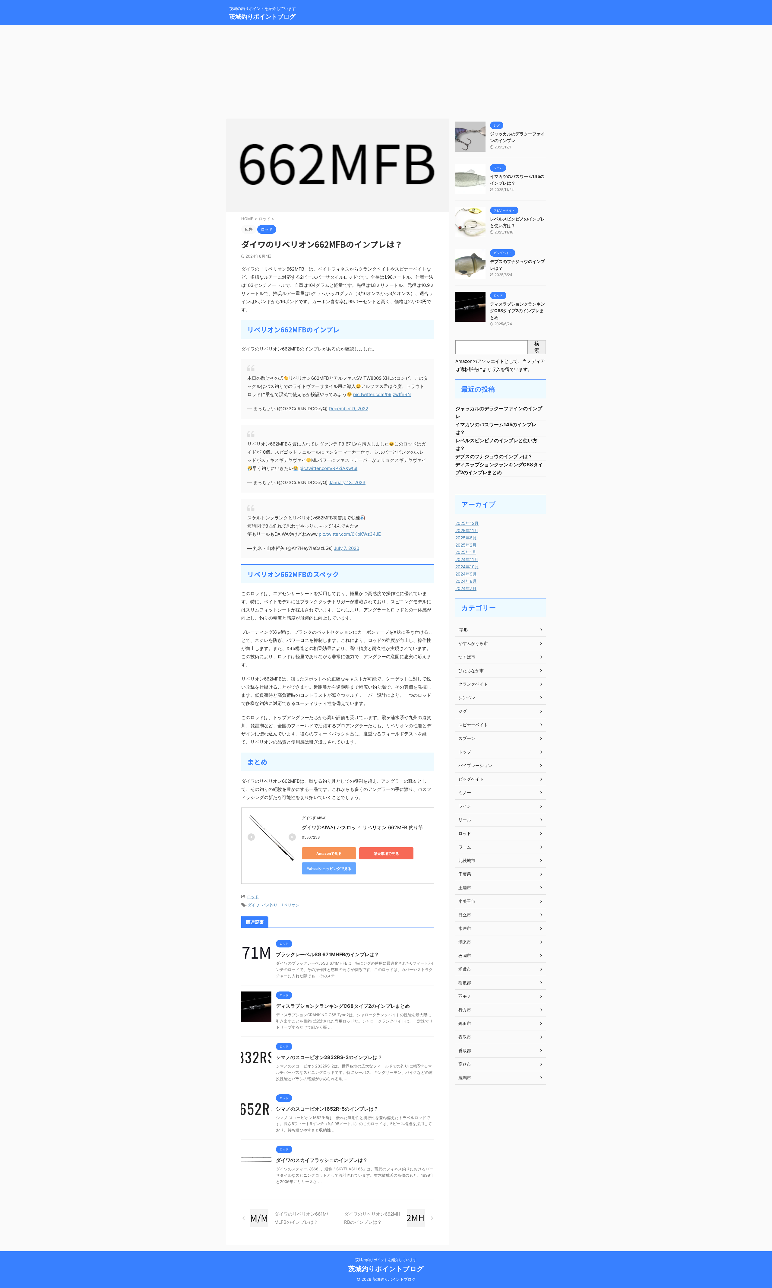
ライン (464, 806)
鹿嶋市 (464, 1077)
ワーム (464, 846)
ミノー (464, 792)
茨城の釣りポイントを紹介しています (386, 1260)
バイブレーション (475, 765)
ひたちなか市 (471, 670)
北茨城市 (466, 860)
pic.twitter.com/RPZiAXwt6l (328, 468)
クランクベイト (473, 684)
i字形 (463, 629)
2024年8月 (466, 581)
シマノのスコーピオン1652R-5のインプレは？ (327, 1109)
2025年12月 (467, 523)
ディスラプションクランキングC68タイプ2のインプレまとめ (343, 1006)
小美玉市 (466, 901)
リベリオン (289, 905)
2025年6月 (466, 537)
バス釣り (269, 905)
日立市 (464, 914)
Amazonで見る (329, 853)
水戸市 (464, 928)
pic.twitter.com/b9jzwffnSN (382, 394)
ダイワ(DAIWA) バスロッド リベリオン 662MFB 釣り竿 (362, 827)
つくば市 (466, 656)
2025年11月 (466, 530)
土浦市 (464, 887)
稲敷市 (464, 969)
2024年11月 (466, 559)
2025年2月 (465, 544)
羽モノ (464, 996)
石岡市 (464, 955)
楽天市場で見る (386, 853)
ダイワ (253, 905)
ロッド (253, 896)
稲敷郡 (464, 982)
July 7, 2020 (346, 548)
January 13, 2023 (347, 482)
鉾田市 (464, 1023)
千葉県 (464, 874)
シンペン (466, 697)
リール (464, 819)
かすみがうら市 (473, 643)
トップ (464, 751)
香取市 (464, 1036)
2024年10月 (467, 566)
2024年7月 (465, 588)
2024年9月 (466, 573)
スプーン (466, 738)
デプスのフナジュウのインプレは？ (494, 456)
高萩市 (464, 1064)
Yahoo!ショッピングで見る (329, 868)
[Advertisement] (386, 70)
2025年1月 (465, 552)
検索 (536, 347)
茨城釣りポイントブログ (262, 16)
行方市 (464, 1009)
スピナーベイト (473, 724)
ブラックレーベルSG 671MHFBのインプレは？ (327, 954)
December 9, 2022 (348, 408)
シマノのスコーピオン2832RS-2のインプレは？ (329, 1057)
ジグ (462, 711)
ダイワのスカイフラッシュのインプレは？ (322, 1160)
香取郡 (464, 1050)
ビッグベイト (471, 779)
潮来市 (464, 941)
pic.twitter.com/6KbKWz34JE (350, 534)
